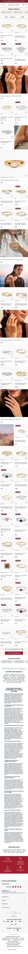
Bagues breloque (7, 678)
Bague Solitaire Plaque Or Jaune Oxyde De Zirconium (20, 441)
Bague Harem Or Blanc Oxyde (6, 58)
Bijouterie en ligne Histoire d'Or (8, 668)
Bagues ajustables (21, 678)
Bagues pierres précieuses (12, 680)
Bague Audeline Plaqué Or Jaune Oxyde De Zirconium (11, 340)
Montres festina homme (16, 849)
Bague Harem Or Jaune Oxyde (7, 35)
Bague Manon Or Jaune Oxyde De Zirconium (7, 118)
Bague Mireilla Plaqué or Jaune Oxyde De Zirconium (20, 37)
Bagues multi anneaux (16, 679)
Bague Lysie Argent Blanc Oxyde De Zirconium (6, 620)
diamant (5, 710)
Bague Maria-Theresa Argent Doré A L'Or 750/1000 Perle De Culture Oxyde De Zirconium (21, 304)
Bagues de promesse (21, 675)
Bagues (16, 668)
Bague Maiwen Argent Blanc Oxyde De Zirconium (6, 142)
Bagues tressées (18, 682)
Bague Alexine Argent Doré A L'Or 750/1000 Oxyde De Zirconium (6, 304)
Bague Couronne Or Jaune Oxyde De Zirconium (20, 554)
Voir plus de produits (14, 653)
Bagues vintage (14, 678)
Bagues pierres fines (10, 682)
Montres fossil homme (7, 849)
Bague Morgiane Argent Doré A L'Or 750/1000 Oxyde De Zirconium (20, 384)
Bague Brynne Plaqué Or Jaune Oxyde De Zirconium (11, 96)
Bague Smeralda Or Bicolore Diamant (20, 202)
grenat (13, 749)
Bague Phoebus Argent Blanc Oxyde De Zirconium (6, 384)
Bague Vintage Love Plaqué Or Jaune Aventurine (10, 419)
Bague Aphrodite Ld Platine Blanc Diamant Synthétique (6, 642)
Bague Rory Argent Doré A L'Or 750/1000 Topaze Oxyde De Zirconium (7, 554)
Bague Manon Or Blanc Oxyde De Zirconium (21, 118)
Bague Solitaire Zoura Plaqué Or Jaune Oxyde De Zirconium (7, 202)
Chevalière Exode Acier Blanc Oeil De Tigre (6, 576)
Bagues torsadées (21, 680)
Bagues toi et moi (14, 676)
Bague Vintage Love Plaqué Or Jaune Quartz (9, 180)
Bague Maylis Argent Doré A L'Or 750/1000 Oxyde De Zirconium (20, 362)
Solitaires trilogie (12, 675)
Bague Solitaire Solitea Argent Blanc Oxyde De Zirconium (12, 259)
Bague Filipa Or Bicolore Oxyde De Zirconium (21, 642)
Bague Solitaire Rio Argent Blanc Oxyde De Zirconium (20, 60)
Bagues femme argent (19, 852)
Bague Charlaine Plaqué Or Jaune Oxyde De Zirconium (6, 224)
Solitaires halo (7, 674)
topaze (9, 720)
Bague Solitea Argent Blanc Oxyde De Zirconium (6, 485)
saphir (5, 720)
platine (5, 729)
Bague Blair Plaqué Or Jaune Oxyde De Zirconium (6, 463)
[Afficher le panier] (26, 5)
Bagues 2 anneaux (8, 679)
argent (9, 729)
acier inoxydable (14, 729)
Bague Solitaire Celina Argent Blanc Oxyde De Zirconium (21, 507)
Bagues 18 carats (6, 676)
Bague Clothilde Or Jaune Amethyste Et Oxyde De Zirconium (6, 530)
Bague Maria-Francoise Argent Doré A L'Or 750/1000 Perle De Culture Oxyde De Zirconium (21, 463)
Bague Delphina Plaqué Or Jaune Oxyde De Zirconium (20, 224)
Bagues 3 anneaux (21, 676)
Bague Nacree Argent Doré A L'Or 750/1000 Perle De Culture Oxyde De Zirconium (21, 485)
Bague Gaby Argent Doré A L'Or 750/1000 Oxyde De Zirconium (7, 507)
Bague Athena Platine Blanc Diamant (6, 362)
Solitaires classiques (15, 674)
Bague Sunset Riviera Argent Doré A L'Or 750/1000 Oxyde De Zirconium (6, 599)
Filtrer (6, 17)
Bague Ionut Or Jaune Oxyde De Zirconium (20, 576)
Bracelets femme (11, 852)
